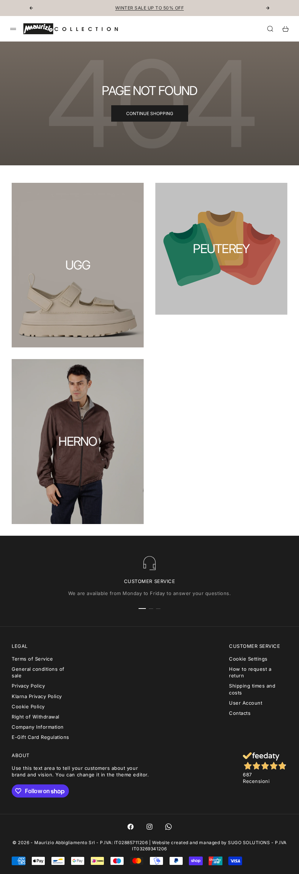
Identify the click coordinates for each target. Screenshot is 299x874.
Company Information (38, 727)
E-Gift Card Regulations (40, 737)
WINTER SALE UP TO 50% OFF (149, 8)
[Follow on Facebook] (130, 826)
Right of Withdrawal (35, 717)
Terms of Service (32, 659)
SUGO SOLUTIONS (249, 842)
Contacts (240, 713)
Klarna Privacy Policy (37, 696)
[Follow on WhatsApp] (168, 826)
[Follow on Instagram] (149, 826)
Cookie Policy (28, 706)
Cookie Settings (248, 659)
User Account (245, 703)
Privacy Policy (28, 686)
